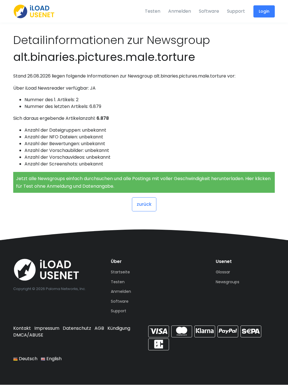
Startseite (120, 272)
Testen (152, 11)
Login (264, 11)
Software (209, 11)
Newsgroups (227, 282)
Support (236, 11)
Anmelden (179, 11)
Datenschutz (77, 328)
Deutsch (27, 358)
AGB (99, 328)
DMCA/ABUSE (28, 335)
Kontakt (22, 328)
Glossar (223, 272)
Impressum (46, 328)
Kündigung (118, 328)
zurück (144, 204)
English (53, 358)
